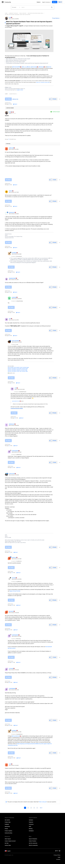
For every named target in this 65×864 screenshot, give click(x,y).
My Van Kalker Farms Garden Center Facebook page (18, 367)
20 (12, 757)
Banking (30, 828)
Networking (7, 826)
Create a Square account (10, 841)
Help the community (33, 845)
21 (9, 793)
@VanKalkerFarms (15, 401)
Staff (30, 826)
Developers (31, 830)
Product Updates (8, 830)
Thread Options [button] (55, 18)
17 (12, 662)
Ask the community (33, 843)
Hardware (31, 819)
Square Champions (33, 838)
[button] (29, 41)
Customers (31, 824)
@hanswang (34, 66)
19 (9, 725)
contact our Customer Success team (43, 82)
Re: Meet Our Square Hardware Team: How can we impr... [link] (18, 14)
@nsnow (49, 66)
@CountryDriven (15, 736)
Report (15, 104)
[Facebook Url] (57, 851)
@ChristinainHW (16, 66)
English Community (46, 2)
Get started (7, 819)
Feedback (7, 824)
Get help (6, 843)
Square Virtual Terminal (15, 591)
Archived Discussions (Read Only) (35, 13)
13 (9, 552)
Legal (59, 857)
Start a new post (43, 801)
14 (12, 572)
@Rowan (29, 66)
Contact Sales (8, 845)
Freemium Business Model (17, 408)
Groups (6, 828)
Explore (38, 2)
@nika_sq (24, 66)
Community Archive (13, 13)
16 (9, 629)
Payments (31, 822)
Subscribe (16, 99)
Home (6, 13)
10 (15, 417)
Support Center (20, 89)
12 (12, 467)
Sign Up (54, 2)
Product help (7, 822)
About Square (8, 838)
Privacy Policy (57, 855)
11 (9, 445)
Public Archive (22, 13)
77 (8, 139)
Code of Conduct (32, 841)
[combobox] (37, 7)
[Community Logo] (3, 2)
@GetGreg (41, 66)
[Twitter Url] (56, 851)
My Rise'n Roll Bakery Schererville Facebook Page (18, 368)
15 (12, 605)
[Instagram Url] (59, 851)
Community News (8, 832)
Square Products (13, 93)
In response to (16, 256)
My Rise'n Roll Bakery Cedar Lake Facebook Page (18, 371)
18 (9, 682)
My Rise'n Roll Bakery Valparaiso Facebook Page (17, 369)
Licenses (58, 859)
